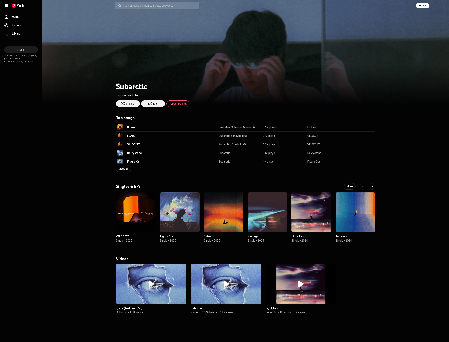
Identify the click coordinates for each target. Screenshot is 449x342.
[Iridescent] (226, 284)
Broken (131, 127)
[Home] (18, 6)
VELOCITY (313, 136)
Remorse (341, 236)
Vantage (253, 236)
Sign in (423, 5)
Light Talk (297, 236)
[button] (120, 127)
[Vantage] (267, 212)
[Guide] (6, 6)
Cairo (207, 236)
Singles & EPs (128, 186)
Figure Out (133, 161)
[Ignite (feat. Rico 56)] (151, 284)
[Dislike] (361, 127)
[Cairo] (223, 212)
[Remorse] (355, 212)
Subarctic (236, 127)
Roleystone (134, 153)
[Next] (372, 186)
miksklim (224, 127)
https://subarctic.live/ (127, 95)
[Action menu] (194, 103)
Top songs (125, 117)
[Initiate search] (119, 5)
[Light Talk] (311, 212)
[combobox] (161, 5)
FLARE (131, 136)
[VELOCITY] (136, 212)
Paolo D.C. (197, 312)
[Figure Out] (179, 212)
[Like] (355, 127)
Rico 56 (250, 127)
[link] (21, 17)
